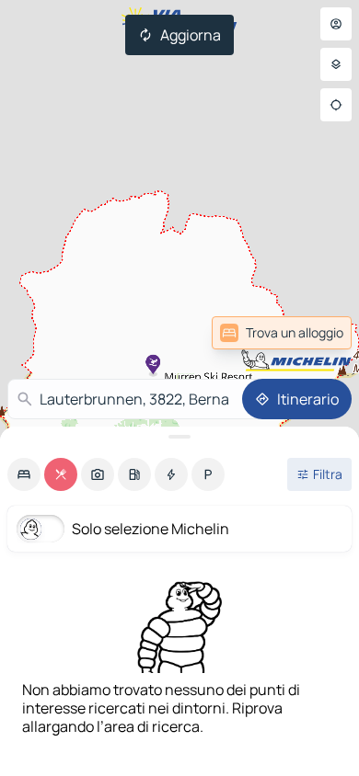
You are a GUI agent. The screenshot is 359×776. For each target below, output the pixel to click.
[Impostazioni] (336, 64)
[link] (306, 332)
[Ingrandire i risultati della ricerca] (179, 437)
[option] (24, 474)
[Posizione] (336, 104)
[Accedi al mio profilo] (336, 23)
